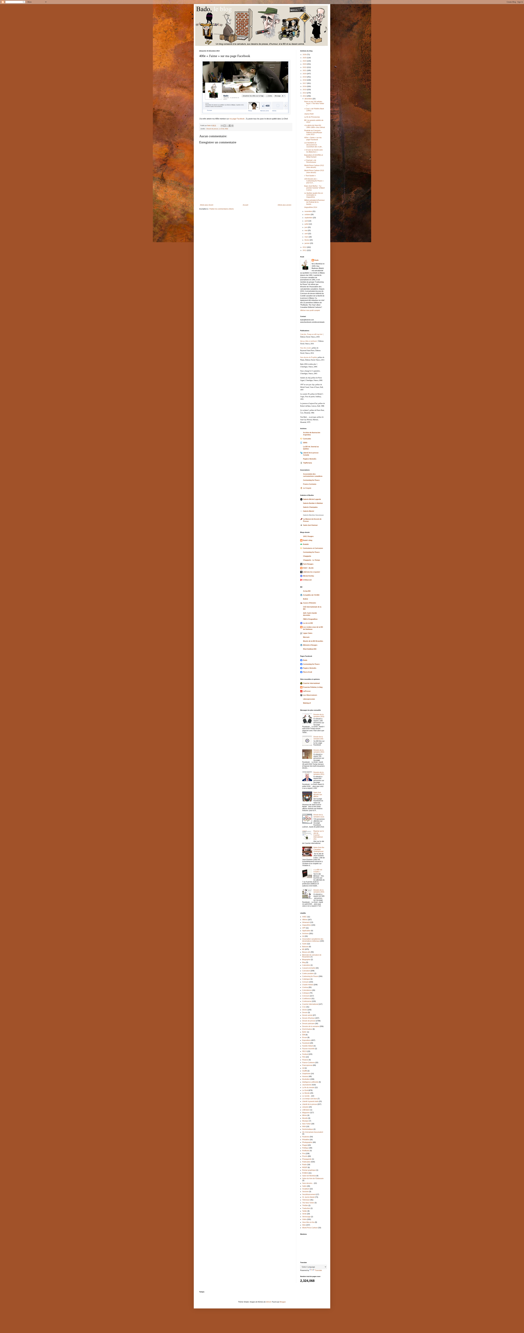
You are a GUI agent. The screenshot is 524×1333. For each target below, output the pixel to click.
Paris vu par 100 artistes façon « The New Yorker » (314, 104)
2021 (305, 70)
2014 (305, 93)
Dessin (304, 1012)
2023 (305, 64)
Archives (305, 933)
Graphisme (306, 1074)
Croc (304, 1007)
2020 (305, 74)
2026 (305, 55)
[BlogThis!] (224, 125)
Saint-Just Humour (310, 525)
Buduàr (306, 544)
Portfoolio (305, 1151)
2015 (305, 90)
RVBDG (305, 1173)
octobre (308, 214)
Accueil (245, 205)
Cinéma (305, 987)
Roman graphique (309, 1170)
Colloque (305, 993)
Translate (318, 1270)
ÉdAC (304, 1032)
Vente (304, 1214)
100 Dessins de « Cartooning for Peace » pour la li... (314, 181)
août (306, 221)
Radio (304, 1165)
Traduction (306, 1208)
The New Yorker (308, 1203)
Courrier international (311, 683)
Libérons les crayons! (311, 572)
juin (306, 227)
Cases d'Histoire (309, 603)
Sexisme (305, 1192)
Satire (304, 1186)
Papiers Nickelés (309, 459)
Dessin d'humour (308, 1018)
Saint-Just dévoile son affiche (317, 794)
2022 (305, 67)
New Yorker (306, 1124)
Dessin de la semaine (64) (318, 738)
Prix (303, 1153)
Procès (304, 1156)
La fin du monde (308, 1087)
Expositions (306, 1040)
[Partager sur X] (227, 125)
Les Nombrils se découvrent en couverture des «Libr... (313, 145)
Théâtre (305, 1205)
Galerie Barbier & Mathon (313, 503)
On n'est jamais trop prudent (312, 1132)
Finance (305, 1060)
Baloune (305, 947)
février (307, 240)
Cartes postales (308, 973)
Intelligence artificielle (310, 1082)
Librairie (305, 1107)
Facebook (306, 1043)
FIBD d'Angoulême (310, 619)
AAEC (304, 917)
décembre (308, 99)
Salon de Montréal (309, 1176)
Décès (304, 1010)
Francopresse (307, 1065)
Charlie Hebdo (307, 985)
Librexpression (309, 699)
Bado (316, 260)
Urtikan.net (307, 580)
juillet (307, 224)
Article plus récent (206, 205)
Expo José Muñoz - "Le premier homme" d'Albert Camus (314, 188)
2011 (305, 250)
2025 (305, 58)
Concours (305, 996)
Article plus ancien (284, 205)
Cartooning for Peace (311, 480)
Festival (305, 1054)
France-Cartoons (309, 484)
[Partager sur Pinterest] (232, 125)
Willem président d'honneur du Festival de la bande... (314, 202)
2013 (305, 96)
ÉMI (303, 1035)
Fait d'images (308, 564)
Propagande (307, 1159)
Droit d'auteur (307, 1029)
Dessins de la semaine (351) (318, 773)
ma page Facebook (237, 119)
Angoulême (306, 925)
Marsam (306, 637)
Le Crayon (307, 488)
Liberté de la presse (309, 1104)
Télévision (306, 1200)
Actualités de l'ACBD (311, 595)
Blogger (283, 1302)
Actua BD (307, 591)
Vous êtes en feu (308, 1222)
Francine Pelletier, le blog (312, 687)
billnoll (268, 1302)
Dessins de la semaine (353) (318, 715)
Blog (304, 962)
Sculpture (305, 1189)
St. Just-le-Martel (308, 1197)
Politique (305, 1148)
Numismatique (307, 1129)
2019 (305, 77)
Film (303, 1057)
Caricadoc (307, 439)
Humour (305, 1076)
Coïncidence (307, 990)
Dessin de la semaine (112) (318, 816)
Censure (305, 982)
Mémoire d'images (310, 645)
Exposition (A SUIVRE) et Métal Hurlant (313, 156)
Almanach (306, 922)
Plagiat (304, 1145)
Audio (304, 944)
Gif (303, 1068)
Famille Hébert (307, 1046)
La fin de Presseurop (312, 117)
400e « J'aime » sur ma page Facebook (312, 138)
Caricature (306, 971)
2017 (305, 83)
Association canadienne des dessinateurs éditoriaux (312, 940)
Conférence (306, 999)
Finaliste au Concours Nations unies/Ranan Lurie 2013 (313, 132)
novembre (308, 211)
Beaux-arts (306, 952)
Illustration (306, 1079)
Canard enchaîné (308, 968)
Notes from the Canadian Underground (318, 849)
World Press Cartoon (310, 1228)
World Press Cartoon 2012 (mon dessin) (314, 166)
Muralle (305, 1118)
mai (306, 230)
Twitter (304, 1211)
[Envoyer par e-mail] (222, 125)
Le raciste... (306, 1096)
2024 (305, 61)
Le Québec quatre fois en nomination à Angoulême (313, 195)
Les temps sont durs (309, 1099)
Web (226, 129)
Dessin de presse (212, 129)
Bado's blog (307, 540)
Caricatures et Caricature (313, 548)
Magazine (306, 1113)
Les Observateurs (310, 695)
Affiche (304, 920)
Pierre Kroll (307, 672)
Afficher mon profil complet (310, 310)
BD (303, 949)
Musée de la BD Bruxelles (313, 641)
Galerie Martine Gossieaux (313, 515)
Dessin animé (307, 1015)
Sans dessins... (307, 1183)
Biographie (306, 960)
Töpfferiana (307, 463)
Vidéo (304, 1219)
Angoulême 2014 (310, 207)
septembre (309, 218)
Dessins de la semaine (310, 1026)
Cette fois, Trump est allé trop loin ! (311, 334)
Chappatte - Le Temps (311, 560)
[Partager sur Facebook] (229, 125)
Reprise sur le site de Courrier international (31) (318, 835)
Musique (305, 1121)
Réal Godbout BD (309, 649)
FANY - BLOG (308, 568)
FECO (304, 1051)
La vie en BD (308, 623)
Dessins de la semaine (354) (318, 891)
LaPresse (307, 691)
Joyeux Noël (309, 114)
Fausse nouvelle (308, 1049)
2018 (305, 80)
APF (303, 928)
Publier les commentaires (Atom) (221, 209)
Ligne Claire (307, 633)
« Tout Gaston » (310, 176)
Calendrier (306, 965)
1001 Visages (308, 536)
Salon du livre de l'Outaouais (313, 1178)
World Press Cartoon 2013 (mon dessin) (314, 171)
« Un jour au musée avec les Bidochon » (313, 151)
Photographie (307, 1142)
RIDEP (304, 1167)
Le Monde (306, 1093)
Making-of (307, 703)
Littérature (306, 1110)
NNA (304, 1126)
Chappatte (307, 556)
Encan (304, 1037)
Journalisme (306, 1085)
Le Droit (221, 129)
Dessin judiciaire (308, 1024)
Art (303, 936)
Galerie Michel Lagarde (312, 499)
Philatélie (305, 1140)
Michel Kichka (308, 576)
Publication (306, 1162)
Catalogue (306, 979)
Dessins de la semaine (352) (318, 751)
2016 (305, 86)
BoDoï (305, 599)
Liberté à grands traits (310, 1101)
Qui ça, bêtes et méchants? (309, 341)
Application (306, 931)
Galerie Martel (308, 511)
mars (307, 237)
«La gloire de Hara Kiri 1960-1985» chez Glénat (314, 126)
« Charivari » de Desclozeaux (310, 161)
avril (306, 234)
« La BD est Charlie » (317, 871)
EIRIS (305, 443)
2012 (305, 247)
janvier (307, 243)
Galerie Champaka (310, 507)
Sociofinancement (309, 1194)
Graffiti (304, 1071)
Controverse (306, 1001)
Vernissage (306, 1217)
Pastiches (305, 1137)
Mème (304, 1115)
